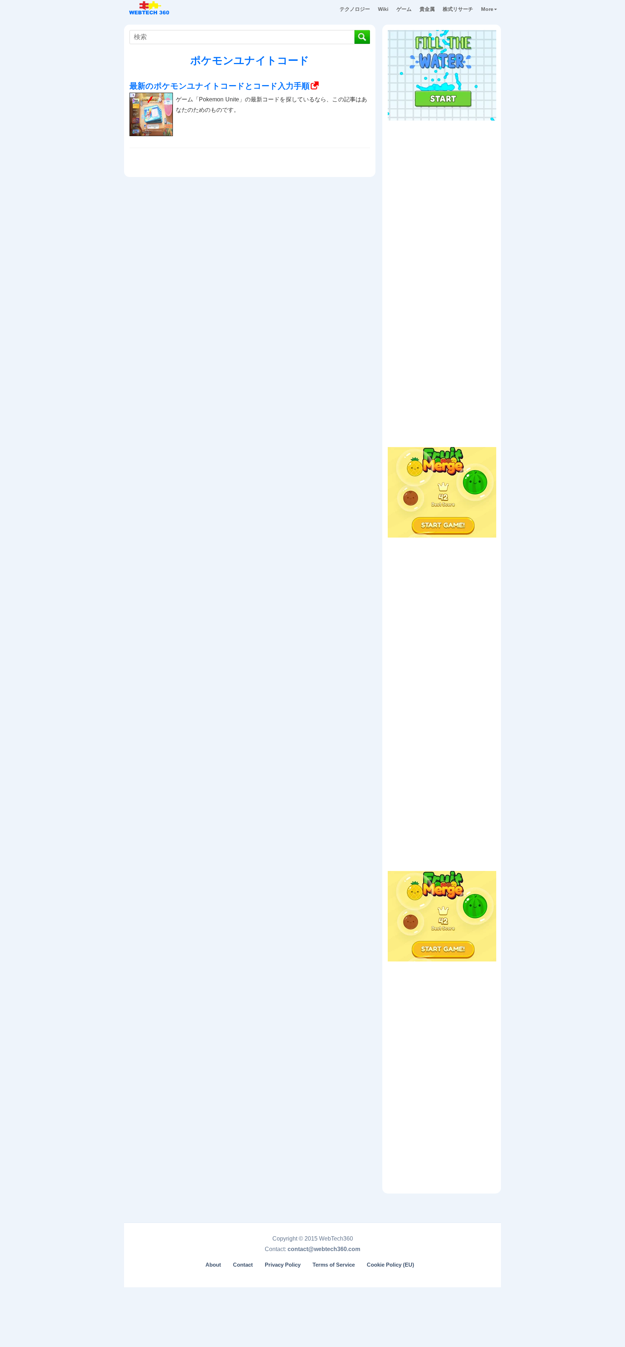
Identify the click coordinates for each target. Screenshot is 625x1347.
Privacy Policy (283, 1265)
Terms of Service (333, 1265)
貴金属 (427, 9)
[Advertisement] (442, 170)
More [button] (487, 9)
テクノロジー (355, 9)
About (213, 1265)
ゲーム (404, 9)
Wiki (383, 9)
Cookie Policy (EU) (390, 1265)
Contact (243, 1265)
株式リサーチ (458, 9)
